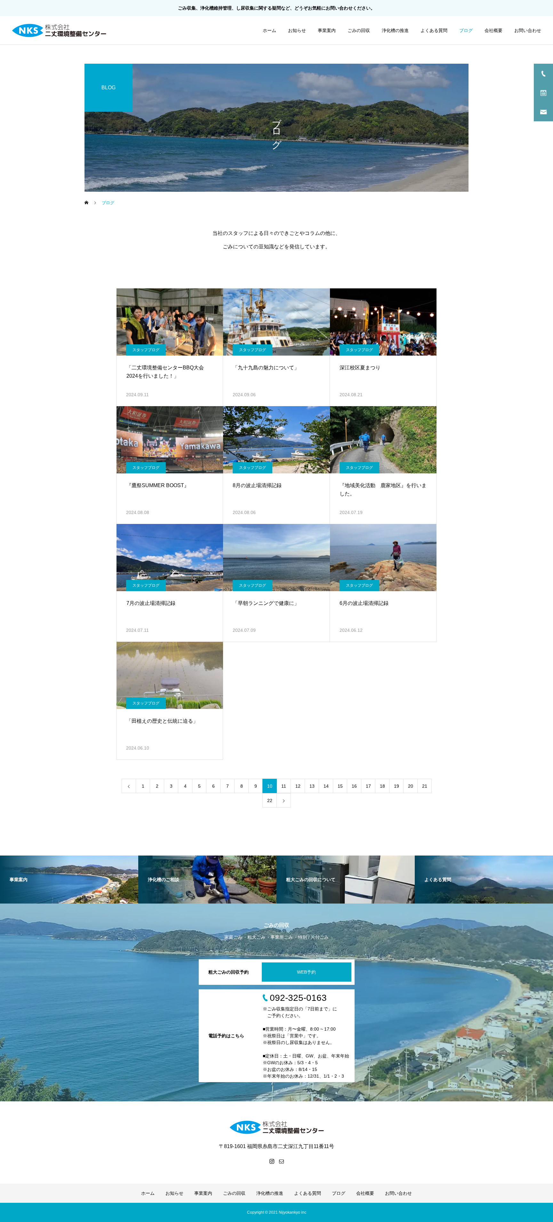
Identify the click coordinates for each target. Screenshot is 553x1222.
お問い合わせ (339, 8)
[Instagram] (271, 1161)
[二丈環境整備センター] (59, 30)
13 (312, 786)
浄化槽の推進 (395, 30)
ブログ (466, 30)
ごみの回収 (359, 30)
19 (396, 786)
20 (410, 786)
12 (298, 786)
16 (354, 786)
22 (269, 800)
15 (340, 786)
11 (283, 786)
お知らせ (297, 30)
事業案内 (327, 30)
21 (424, 786)
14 (326, 786)
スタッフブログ (145, 350)
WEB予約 (306, 972)
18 (382, 786)
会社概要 (493, 30)
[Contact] (281, 1161)
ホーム (269, 30)
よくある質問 (434, 30)
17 (368, 786)
